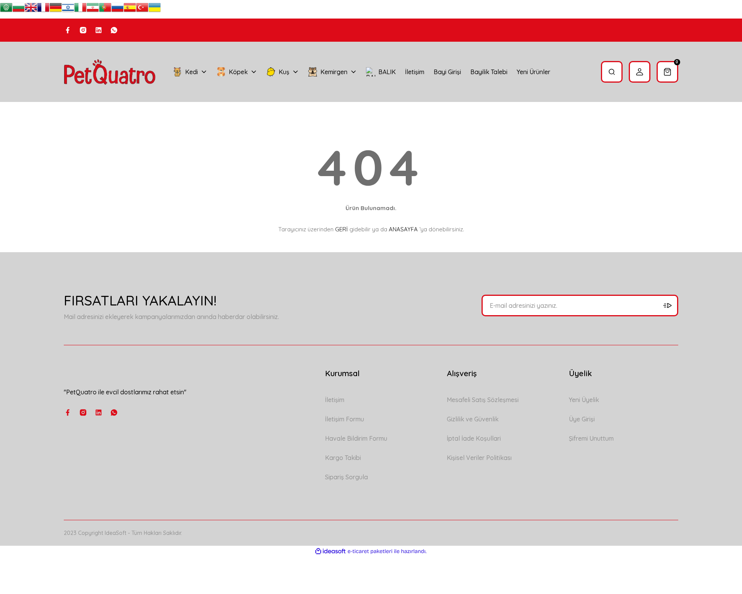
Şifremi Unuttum (591, 438)
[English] (31, 9)
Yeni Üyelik (584, 400)
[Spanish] (130, 9)
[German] (55, 9)
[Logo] (110, 72)
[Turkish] (142, 9)
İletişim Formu (344, 419)
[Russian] (117, 9)
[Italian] (80, 9)
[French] (43, 9)
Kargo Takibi (343, 458)
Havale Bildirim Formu (356, 438)
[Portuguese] (105, 9)
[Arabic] (6, 9)
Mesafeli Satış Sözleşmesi (483, 400)
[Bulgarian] (18, 9)
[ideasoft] (330, 551)
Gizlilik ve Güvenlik (473, 419)
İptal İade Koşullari (474, 438)
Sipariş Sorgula (346, 477)
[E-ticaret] (370, 551)
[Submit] (667, 305)
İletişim (334, 400)
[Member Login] (639, 72)
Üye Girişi (582, 419)
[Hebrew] (68, 9)
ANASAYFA (403, 229)
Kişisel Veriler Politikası (479, 458)
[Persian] (93, 9)
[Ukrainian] (154, 9)
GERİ (341, 229)
